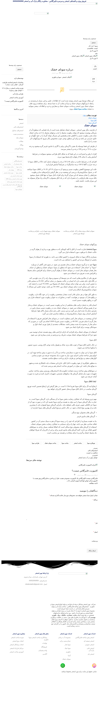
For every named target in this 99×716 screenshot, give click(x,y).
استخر (21, 123)
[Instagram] (46, 589)
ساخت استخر (78, 443)
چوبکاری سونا (91, 443)
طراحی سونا (35, 443)
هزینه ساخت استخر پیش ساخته (14, 181)
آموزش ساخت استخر (64, 366)
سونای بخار (11, 170)
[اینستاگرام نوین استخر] (94, 665)
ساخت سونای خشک (50, 443)
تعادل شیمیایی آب (17, 164)
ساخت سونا (65, 443)
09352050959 (18, 1)
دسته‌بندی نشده (18, 134)
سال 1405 (19, 170)
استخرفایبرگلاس (18, 161)
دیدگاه (95, 500)
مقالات (63, 64)
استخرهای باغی (18, 127)
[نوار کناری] (96, 678)
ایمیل (95, 532)
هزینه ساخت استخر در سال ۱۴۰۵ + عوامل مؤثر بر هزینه (12, 89)
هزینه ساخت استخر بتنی (16, 176)
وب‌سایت (95, 541)
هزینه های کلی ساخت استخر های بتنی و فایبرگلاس (12, 185)
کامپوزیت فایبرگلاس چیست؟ (85, 471)
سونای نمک (19, 138)
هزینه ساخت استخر (8, 173)
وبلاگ (60, 64)
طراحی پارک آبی (18, 94)
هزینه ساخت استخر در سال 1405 (14, 179)
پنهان (84, 115)
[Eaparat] (35, 589)
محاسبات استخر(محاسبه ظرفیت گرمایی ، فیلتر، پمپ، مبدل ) (12, 83)
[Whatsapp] (40, 589)
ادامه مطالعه (93, 483)
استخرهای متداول (17, 130)
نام (96, 523)
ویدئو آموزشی (19, 148)
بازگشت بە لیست (92, 453)
